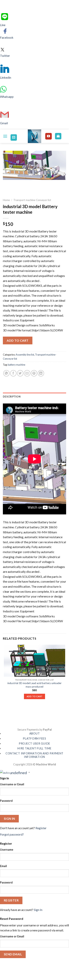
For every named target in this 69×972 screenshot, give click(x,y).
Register (41, 828)
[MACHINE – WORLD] (34, 136)
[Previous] (6, 183)
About (34, 733)
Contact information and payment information (34, 755)
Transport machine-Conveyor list (32, 200)
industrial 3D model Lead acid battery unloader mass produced (34, 685)
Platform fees (34, 738)
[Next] (17, 183)
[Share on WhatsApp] (6, 373)
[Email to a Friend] (27, 373)
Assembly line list (25, 354)
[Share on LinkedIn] (41, 373)
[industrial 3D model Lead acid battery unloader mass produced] (34, 661)
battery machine (16, 364)
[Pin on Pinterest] (34, 373)
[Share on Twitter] (20, 373)
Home (6, 200)
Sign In (38, 910)
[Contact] (14, 137)
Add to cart (17, 340)
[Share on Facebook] (13, 373)
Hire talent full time (34, 748)
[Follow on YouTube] (48, 136)
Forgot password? (12, 834)
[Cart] (58, 136)
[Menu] (5, 136)
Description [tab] (12, 396)
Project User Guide (34, 743)
